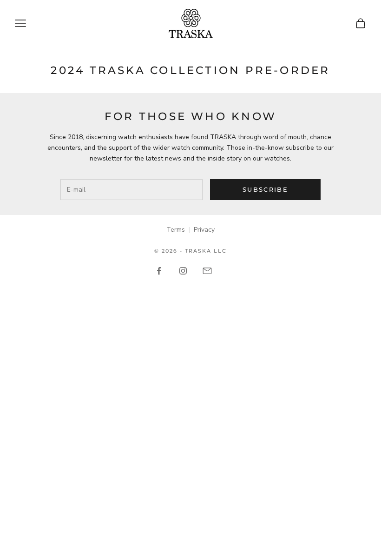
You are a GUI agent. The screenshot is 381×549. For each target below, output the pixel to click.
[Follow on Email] (207, 270)
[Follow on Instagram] (183, 270)
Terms (175, 229)
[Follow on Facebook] (159, 270)
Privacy (204, 229)
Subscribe (265, 189)
